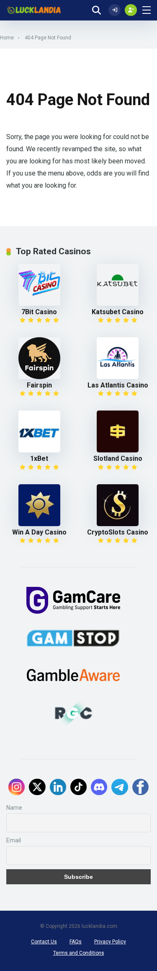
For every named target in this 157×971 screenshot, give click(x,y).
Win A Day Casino (39, 532)
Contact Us (44, 942)
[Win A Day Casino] (39, 505)
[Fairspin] (39, 358)
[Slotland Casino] (118, 431)
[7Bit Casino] (39, 285)
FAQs (75, 942)
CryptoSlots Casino (117, 532)
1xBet (39, 458)
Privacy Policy (110, 942)
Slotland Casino (117, 458)
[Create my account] (131, 10)
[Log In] (114, 10)
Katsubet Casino (118, 312)
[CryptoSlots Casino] (118, 505)
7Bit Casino (39, 312)
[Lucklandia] (33, 10)
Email (13, 840)
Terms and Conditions (78, 953)
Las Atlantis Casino (118, 385)
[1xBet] (39, 431)
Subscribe (78, 876)
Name (14, 807)
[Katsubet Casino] (118, 285)
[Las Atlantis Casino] (118, 358)
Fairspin (39, 385)
